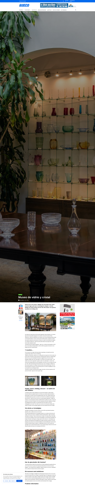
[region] (13, 478)
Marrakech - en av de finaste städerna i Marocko (21, 317)
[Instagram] (62, 1)
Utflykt (24, 12)
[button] (21, 10)
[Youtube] (63, 1)
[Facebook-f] (60, 1)
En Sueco (20, 12)
